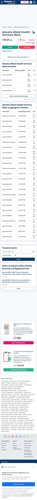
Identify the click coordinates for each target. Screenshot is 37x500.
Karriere (3, 445)
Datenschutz (27, 445)
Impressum (27, 443)
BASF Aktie (4, 396)
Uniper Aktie (21, 429)
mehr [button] (18, 288)
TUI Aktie (17, 398)
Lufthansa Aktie (15, 400)
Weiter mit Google (18, 484)
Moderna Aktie (24, 411)
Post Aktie (4, 387)
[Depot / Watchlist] (33, 32)
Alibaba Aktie (5, 427)
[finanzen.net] (9, 1)
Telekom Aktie (5, 411)
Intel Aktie (31, 426)
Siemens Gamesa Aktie (16, 385)
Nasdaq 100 (22, 383)
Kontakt (3, 443)
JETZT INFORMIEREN (18, 343)
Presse (3, 447)
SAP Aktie (12, 405)
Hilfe (14, 443)
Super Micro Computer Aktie (9, 413)
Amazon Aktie (18, 392)
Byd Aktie (30, 400)
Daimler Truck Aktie (21, 405)
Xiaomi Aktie (4, 422)
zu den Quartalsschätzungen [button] (18, 96)
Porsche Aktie (13, 420)
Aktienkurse (13, 381)
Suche (18, 259)
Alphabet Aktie (22, 416)
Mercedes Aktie (13, 407)
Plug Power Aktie (6, 403)
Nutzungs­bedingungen (28, 450)
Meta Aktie (4, 420)
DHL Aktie (31, 394)
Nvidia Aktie (27, 392)
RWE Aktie (22, 413)
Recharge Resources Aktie (8, 390)
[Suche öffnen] (30, 2)
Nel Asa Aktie (18, 401)
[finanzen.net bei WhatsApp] (28, 436)
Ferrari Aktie (4, 409)
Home (4, 27)
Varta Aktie (13, 422)
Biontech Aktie (16, 403)
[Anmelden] (34, 2)
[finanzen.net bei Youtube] (12, 436)
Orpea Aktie (27, 385)
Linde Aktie (13, 427)
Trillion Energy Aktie (7, 392)
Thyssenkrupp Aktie (23, 418)
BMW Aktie (13, 418)
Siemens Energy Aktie (7, 398)
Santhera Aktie (22, 390)
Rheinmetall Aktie (6, 394)
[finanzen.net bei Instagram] (5, 436)
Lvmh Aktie (13, 429)
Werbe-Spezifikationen (17, 448)
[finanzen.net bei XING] (24, 436)
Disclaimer (27, 447)
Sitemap (3, 450)
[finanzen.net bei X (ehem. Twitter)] (16, 436)
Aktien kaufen (5, 431)
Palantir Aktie (5, 416)
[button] (25, 2)
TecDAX (8, 383)
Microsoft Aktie (28, 401)
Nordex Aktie (23, 426)
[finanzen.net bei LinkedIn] (20, 436)
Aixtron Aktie (5, 429)
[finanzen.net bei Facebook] (8, 436)
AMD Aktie (13, 416)
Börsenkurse (5, 381)
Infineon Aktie (18, 414)
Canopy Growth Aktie (7, 424)
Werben (15, 445)
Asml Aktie (30, 427)
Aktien (10, 27)
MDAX (3, 383)
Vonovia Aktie (28, 422)
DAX (19, 381)
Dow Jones (15, 383)
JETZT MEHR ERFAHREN (18, 370)
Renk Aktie (4, 407)
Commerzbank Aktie (24, 396)
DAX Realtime (26, 381)
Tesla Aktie (16, 394)
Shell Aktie (30, 429)
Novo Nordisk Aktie (6, 414)
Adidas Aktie (14, 426)
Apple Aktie (4, 405)
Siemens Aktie (5, 400)
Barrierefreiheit (28, 457)
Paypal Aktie (23, 409)
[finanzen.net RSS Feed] (32, 436)
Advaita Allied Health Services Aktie (24, 27)
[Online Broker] (9, 3)
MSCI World (4, 385)
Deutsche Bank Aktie (7, 401)
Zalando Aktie (19, 424)
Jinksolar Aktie (26, 403)
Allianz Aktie (25, 398)
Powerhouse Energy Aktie (15, 387)
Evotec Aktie (21, 427)
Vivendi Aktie (14, 411)
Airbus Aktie (4, 418)
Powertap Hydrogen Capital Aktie (10, 388)
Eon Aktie (20, 422)
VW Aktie (23, 400)
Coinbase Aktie (27, 414)
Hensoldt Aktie (14, 409)
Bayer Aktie (24, 394)
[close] (34, 467)
